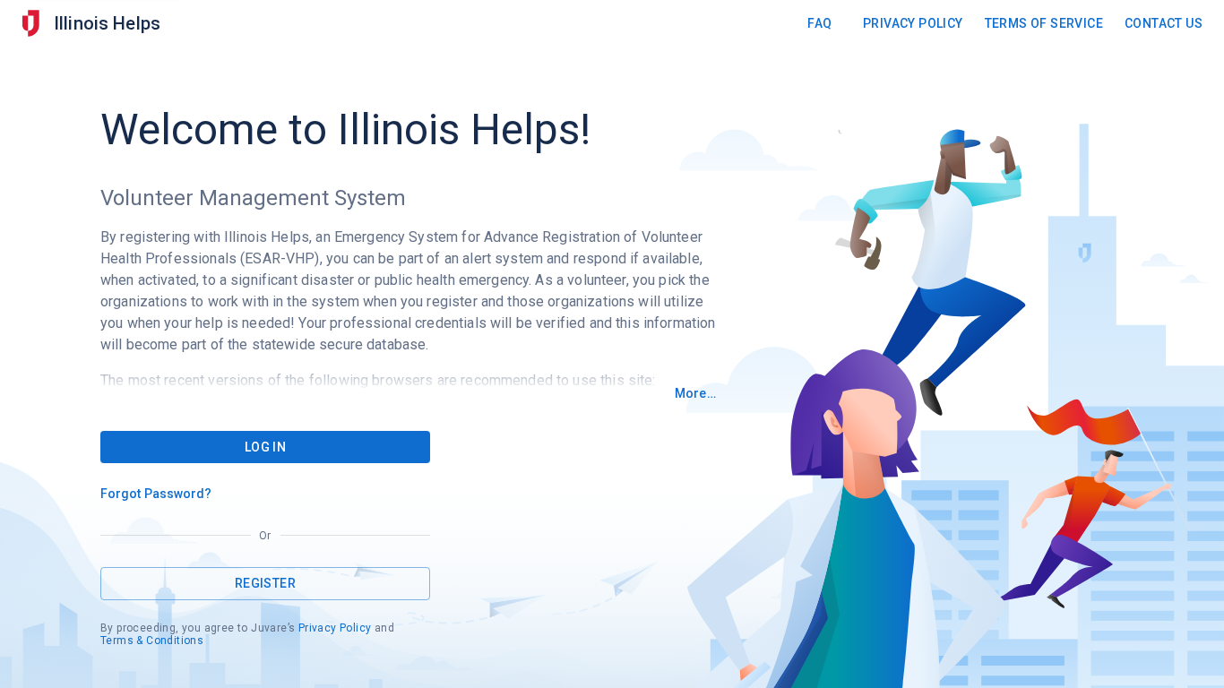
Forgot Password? (156, 493)
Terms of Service (1044, 23)
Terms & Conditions (151, 640)
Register (265, 583)
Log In (265, 447)
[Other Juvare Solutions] (30, 23)
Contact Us (1163, 23)
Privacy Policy (913, 23)
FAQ (819, 23)
